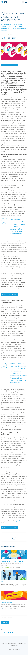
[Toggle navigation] (26, 2)
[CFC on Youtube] (12, 632)
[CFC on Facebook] (5, 632)
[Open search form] (23, 2)
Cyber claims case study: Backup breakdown (12, 561)
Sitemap (16, 645)
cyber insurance (20, 521)
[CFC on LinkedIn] (8, 632)
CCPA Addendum (19, 643)
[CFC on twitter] (2, 632)
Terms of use (4, 643)
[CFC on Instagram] (16, 632)
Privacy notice (11, 643)
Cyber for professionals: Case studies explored (13, 582)
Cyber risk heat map (6, 602)
